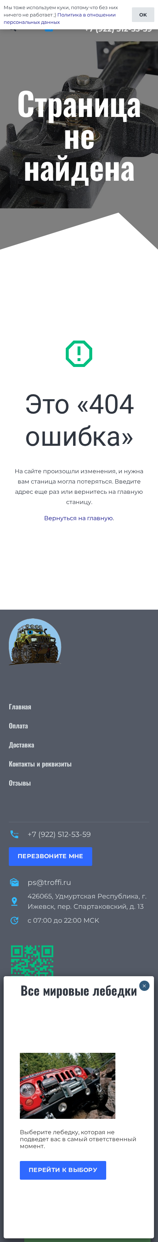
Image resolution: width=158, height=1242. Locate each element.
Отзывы (20, 782)
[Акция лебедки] (79, 1086)
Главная (20, 706)
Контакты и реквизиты (40, 763)
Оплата (18, 725)
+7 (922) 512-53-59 (59, 834)
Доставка (21, 744)
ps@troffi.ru (49, 882)
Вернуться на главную (78, 518)
